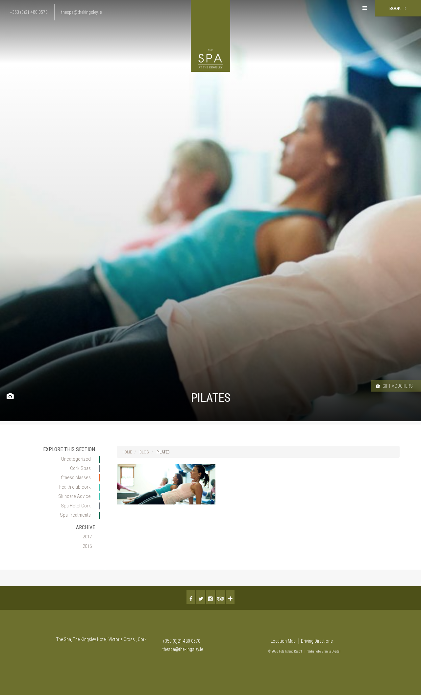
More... (230, 597)
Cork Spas (80, 468)
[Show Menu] (365, 8)
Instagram (210, 597)
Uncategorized (76, 459)
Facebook (190, 597)
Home (127, 452)
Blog (144, 452)
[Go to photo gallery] (10, 397)
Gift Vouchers (397, 386)
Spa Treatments (75, 515)
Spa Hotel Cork (76, 506)
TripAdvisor (220, 597)
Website (313, 651)
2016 (87, 546)
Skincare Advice (74, 496)
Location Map (283, 641)
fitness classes (76, 477)
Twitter (200, 597)
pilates (163, 452)
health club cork (75, 487)
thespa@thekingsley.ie (182, 649)
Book (395, 8)
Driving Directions (317, 641)
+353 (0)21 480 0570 (181, 641)
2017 (87, 537)
